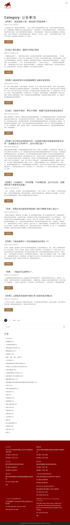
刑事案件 (8, 354)
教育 (7, 432)
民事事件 (8, 426)
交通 (7, 395)
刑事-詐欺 (9, 407)
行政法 (8, 385)
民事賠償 (8, 410)
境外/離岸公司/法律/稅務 (13, 376)
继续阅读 (8, 41)
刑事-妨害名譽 (10, 404)
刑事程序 (8, 398)
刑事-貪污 (9, 429)
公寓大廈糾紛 (10, 370)
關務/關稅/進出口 (11, 379)
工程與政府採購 (10, 344)
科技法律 (8, 391)
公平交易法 (9, 360)
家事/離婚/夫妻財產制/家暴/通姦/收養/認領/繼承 (20, 382)
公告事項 (8, 417)
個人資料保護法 (10, 423)
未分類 (8, 338)
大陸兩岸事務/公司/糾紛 (13, 373)
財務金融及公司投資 (11, 348)
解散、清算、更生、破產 (13, 357)
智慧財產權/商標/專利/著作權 (14, 363)
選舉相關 (8, 401)
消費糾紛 (8, 413)
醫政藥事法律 (10, 351)
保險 (7, 420)
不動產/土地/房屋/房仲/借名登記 (15, 366)
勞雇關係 (8, 341)
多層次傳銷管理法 (11, 388)
